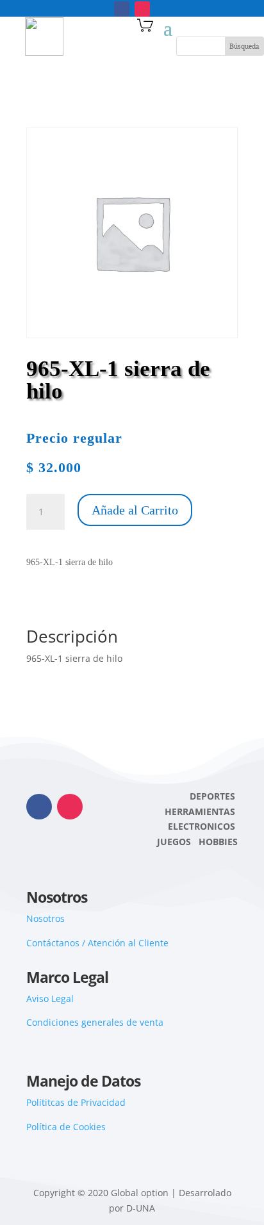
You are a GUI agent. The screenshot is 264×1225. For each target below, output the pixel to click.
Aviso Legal (50, 998)
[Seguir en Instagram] (142, 9)
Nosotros (45, 918)
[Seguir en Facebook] (121, 9)
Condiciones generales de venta (94, 1022)
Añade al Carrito (135, 510)
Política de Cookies (66, 1127)
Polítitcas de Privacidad (76, 1102)
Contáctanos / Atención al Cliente (97, 943)
